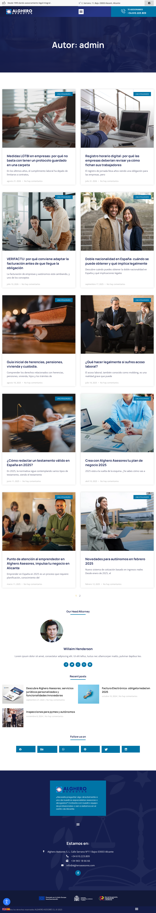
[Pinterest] (90, 664)
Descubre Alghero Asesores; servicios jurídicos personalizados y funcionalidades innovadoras (49, 691)
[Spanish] (8, 908)
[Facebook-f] (66, 664)
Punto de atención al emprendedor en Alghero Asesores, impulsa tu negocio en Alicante (38, 563)
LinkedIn (132, 749)
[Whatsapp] (78, 664)
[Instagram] (84, 664)
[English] (4, 908)
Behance (49, 749)
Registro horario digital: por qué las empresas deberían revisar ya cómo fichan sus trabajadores (112, 160)
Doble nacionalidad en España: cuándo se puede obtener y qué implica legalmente (117, 261)
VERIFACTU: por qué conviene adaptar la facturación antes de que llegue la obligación (38, 263)
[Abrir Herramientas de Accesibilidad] (6, 901)
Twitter (112, 749)
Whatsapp (70, 749)
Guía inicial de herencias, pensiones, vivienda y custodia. (35, 364)
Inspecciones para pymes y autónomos (50, 712)
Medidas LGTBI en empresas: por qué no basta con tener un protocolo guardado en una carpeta (37, 160)
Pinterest (91, 749)
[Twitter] (72, 664)
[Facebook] (149, 3)
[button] (81, 11)
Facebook (26, 749)
